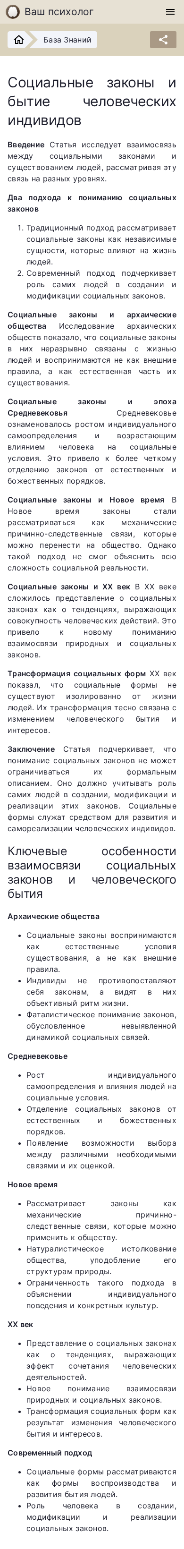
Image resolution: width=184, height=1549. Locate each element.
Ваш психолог (59, 11)
